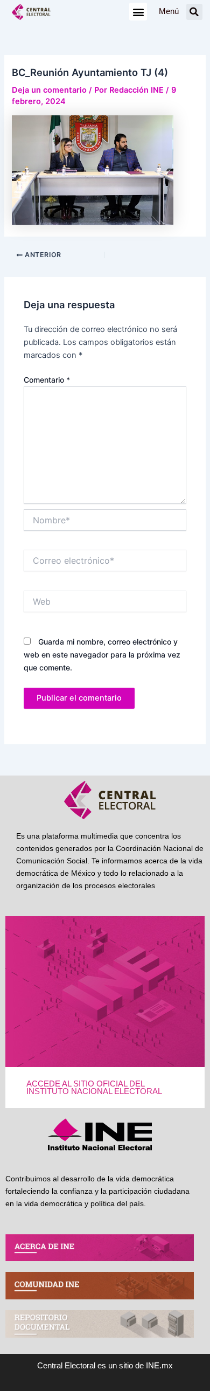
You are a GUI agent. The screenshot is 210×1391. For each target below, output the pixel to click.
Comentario (47, 379)
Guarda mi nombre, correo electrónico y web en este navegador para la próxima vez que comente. (102, 654)
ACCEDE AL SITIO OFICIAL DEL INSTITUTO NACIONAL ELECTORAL (94, 1087)
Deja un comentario (49, 90)
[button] (138, 11)
